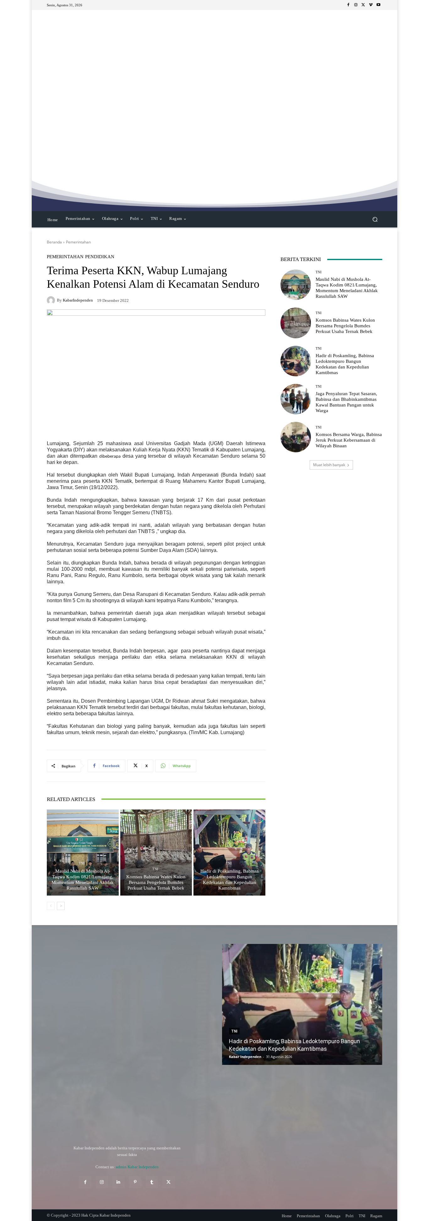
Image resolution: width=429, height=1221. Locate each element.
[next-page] (61, 906)
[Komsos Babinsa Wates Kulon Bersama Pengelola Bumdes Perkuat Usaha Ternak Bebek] (156, 852)
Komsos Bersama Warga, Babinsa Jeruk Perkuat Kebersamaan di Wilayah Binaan (349, 440)
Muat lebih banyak (329, 464)
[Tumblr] (152, 1182)
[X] (363, 5)
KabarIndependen (78, 300)
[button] (374, 219)
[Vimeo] (371, 5)
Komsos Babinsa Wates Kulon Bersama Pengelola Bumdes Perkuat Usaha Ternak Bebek (156, 882)
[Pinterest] (135, 1182)
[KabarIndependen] (52, 300)
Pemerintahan (78, 242)
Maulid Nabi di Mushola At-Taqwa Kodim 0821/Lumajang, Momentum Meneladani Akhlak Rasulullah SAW (83, 880)
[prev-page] (51, 906)
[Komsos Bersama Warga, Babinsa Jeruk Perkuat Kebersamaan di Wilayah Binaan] (295, 437)
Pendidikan (99, 256)
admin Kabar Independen (137, 1166)
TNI (82, 863)
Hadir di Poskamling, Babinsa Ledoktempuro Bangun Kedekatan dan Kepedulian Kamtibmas (229, 880)
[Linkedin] (118, 1182)
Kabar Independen (245, 1056)
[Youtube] (378, 5)
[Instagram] (356, 5)
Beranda (54, 242)
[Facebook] (348, 5)
